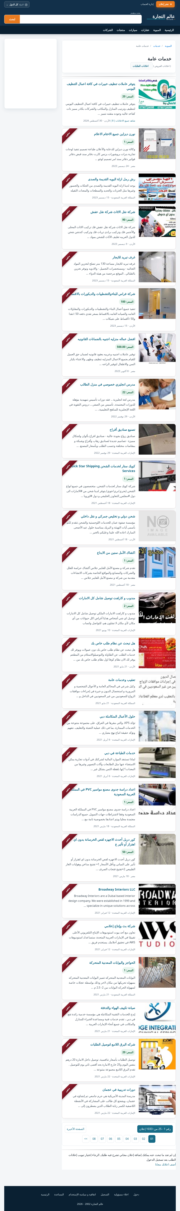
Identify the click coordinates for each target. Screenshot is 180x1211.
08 (94, 1139)
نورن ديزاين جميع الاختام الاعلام (114, 134)
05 (118, 1139)
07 (102, 1139)
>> (85, 1139)
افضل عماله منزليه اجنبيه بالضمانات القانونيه (106, 339)
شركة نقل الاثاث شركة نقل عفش (113, 212)
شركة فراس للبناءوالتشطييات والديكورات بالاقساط (101, 294)
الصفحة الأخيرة (75, 1129)
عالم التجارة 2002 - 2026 (90, 1204)
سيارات (133, 30)
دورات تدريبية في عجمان (118, 1089)
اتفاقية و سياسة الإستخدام (82, 1194)
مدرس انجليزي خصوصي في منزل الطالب (107, 384)
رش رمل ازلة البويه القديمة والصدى (111, 179)
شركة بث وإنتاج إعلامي (119, 926)
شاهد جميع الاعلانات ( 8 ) (123, 120)
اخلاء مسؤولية (121, 1194)
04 (127, 1139)
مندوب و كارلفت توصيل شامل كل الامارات (107, 598)
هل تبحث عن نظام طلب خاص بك (113, 643)
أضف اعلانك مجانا (165, 1164)
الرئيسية (169, 30)
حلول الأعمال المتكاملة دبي (117, 716)
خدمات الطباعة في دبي (119, 753)
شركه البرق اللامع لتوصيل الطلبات (112, 1044)
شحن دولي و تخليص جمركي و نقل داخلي (108, 516)
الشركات (108, 30)
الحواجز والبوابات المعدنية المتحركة (112, 962)
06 (110, 1139)
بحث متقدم (135, 12)
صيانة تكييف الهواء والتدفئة (118, 1008)
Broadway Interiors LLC (116, 889)
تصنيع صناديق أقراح (122, 429)
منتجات (121, 30)
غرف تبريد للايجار (123, 257)
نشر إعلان (164, 4)
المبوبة (157, 30)
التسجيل (105, 1194)
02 (143, 1139)
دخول (136, 1194)
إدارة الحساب (147, 4)
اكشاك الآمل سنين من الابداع (116, 552)
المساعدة (59, 1194)
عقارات (145, 30)
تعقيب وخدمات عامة (121, 680)
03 (135, 1139)
